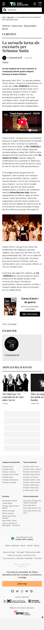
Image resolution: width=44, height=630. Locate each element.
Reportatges (30, 25)
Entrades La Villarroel (30, 477)
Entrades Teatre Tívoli (31, 466)
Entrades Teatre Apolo (31, 485)
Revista (10, 17)
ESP (39, 5)
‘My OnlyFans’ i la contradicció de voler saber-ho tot (13, 396)
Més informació (29, 314)
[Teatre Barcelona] (19, 4)
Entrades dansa (7, 469)
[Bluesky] (17, 591)
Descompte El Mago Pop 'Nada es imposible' (32, 502)
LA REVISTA (9, 34)
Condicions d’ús (29, 555)
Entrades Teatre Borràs (31, 472)
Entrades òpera (7, 477)
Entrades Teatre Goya (31, 488)
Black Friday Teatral (9, 521)
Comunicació (14, 57)
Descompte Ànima (29, 505)
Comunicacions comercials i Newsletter (17, 558)
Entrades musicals (8, 472)
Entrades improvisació (10, 480)
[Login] (34, 4)
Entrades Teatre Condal (31, 480)
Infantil (30, 545)
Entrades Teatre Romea (31, 474)
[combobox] (24, 9)
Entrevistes (17, 25)
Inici (4, 17)
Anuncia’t (38, 558)
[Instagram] (22, 591)
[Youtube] (26, 591)
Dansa (36, 545)
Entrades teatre (7, 466)
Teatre (7, 545)
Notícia (5, 62)
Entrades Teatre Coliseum (32, 469)
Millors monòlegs (8, 511)
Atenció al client (9, 552)
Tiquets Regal (7, 503)
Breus (5, 28)
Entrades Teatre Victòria (31, 482)
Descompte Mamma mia (32, 508)
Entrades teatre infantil (10, 474)
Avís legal (20, 552)
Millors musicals (8, 513)
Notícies (6, 25)
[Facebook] (12, 591)
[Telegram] (31, 591)
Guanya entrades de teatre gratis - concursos (11, 524)
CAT (40, 3)
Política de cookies (14, 555)
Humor (23, 545)
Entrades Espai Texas (30, 490)
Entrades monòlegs (9, 482)
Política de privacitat (32, 552)
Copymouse (22, 566)
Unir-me (22, 583)
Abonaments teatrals (9, 501)
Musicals (15, 545)
